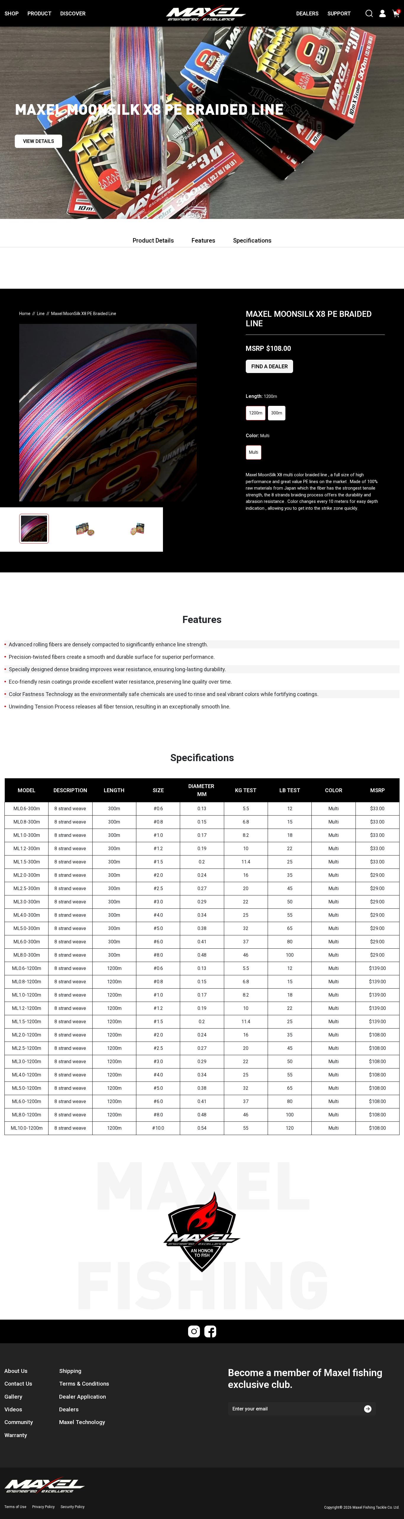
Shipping (70, 1371)
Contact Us (18, 1384)
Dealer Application (82, 1397)
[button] (40, 529)
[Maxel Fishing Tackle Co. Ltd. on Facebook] (210, 1331)
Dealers (69, 1409)
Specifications (252, 240)
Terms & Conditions (84, 1384)
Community (18, 1422)
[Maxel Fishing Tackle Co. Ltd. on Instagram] (194, 1331)
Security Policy (73, 1507)
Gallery (13, 1397)
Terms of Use (15, 1507)
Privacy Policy (43, 1507)
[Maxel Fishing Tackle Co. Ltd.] (192, 13)
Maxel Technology (82, 1422)
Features (203, 240)
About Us (16, 1371)
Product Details (153, 240)
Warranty (15, 1435)
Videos (13, 1409)
